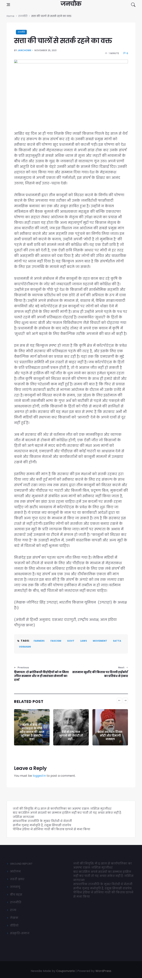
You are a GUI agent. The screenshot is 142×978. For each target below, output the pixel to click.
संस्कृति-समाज (19, 933)
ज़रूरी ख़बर (17, 879)
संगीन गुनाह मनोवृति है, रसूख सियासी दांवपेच (42, 825)
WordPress (103, 971)
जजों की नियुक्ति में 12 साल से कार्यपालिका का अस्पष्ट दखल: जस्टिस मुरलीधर (62, 809)
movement (100, 640)
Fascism (55, 640)
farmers (39, 640)
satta (117, 640)
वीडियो (14, 925)
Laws (83, 640)
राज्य (13, 910)
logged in (39, 776)
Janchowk (24, 50)
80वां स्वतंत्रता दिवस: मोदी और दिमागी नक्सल (110, 735)
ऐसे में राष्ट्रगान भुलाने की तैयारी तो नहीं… (71, 735)
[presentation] (119, 700)
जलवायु (15, 887)
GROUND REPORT (21, 864)
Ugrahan (25, 646)
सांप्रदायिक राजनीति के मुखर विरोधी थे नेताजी (43, 821)
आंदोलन (15, 871)
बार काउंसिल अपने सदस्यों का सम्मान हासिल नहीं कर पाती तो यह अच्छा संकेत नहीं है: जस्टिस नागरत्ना (103, 876)
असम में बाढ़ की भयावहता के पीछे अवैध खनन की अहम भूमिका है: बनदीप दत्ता (31, 732)
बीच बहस (16, 894)
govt (70, 640)
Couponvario (65, 971)
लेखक (14, 918)
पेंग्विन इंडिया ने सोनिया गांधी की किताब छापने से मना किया (51, 829)
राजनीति (21, 32)
